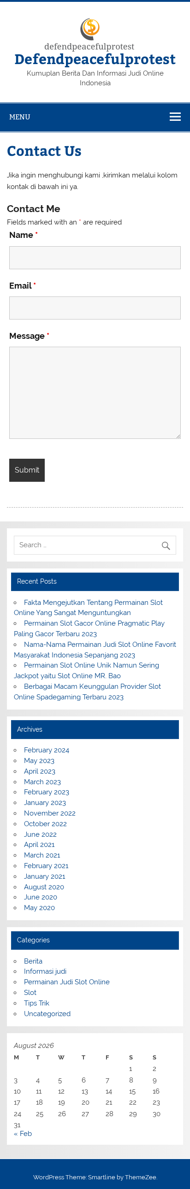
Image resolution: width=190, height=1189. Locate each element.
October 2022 (45, 824)
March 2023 (42, 782)
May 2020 (39, 908)
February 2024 (46, 750)
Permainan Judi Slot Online (67, 982)
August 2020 (44, 887)
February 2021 (46, 866)
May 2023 (39, 761)
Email (22, 285)
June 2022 (40, 834)
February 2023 (46, 792)
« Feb (23, 1134)
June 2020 (40, 897)
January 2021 (44, 876)
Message (29, 336)
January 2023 (45, 803)
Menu (19, 116)
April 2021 (39, 844)
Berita (33, 961)
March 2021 (42, 855)
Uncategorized (47, 1014)
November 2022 (50, 813)
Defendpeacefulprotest (95, 58)
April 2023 (39, 771)
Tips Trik (36, 1003)
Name (23, 235)
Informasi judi (45, 971)
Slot (30, 992)
